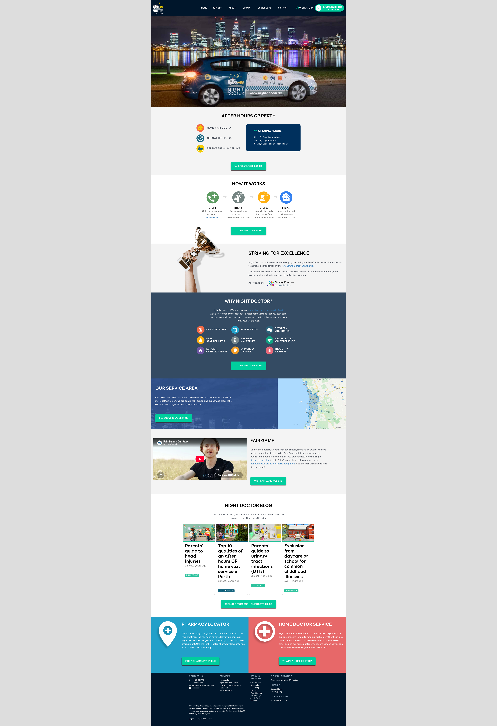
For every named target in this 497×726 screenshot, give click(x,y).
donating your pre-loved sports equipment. (273, 464)
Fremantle (254, 685)
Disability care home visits (230, 685)
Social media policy (279, 700)
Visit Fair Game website (268, 481)
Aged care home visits (229, 683)
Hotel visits (224, 688)
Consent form (276, 689)
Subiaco (253, 701)
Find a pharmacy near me (200, 661)
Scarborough (255, 695)
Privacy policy (276, 692)
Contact (282, 8)
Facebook (196, 688)
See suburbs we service (173, 418)
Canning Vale (255, 683)
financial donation (259, 460)
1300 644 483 (213, 218)
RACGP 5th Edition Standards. (298, 266)
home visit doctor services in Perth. (266, 310)
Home (204, 8)
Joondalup (255, 688)
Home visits (224, 680)
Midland (253, 690)
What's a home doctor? (297, 661)
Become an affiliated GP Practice (284, 680)
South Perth (255, 698)
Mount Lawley (256, 693)
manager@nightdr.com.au (203, 685)
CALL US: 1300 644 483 (249, 166)
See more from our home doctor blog (248, 604)
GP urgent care (226, 690)
